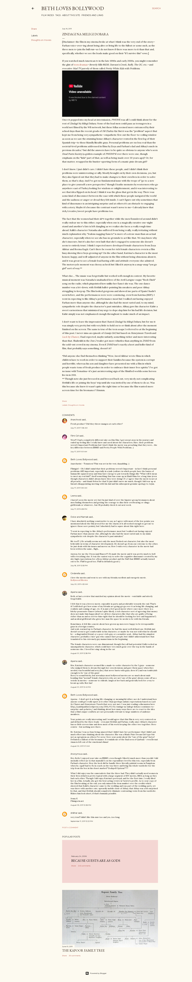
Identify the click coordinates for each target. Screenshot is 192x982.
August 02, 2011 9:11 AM (80, 746)
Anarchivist (76, 419)
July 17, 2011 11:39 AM (79, 488)
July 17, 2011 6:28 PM (79, 509)
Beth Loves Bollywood (72, 8)
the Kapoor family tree (83, 950)
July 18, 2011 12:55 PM (79, 565)
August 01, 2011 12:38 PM (81, 653)
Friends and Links (92, 15)
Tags (58, 15)
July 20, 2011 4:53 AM (79, 584)
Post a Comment (70, 827)
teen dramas (81, 64)
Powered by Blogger (98, 973)
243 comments (84, 866)
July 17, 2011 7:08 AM (79, 428)
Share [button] (34, 29)
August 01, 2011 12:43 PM (81, 687)
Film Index (47, 15)
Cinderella (75, 573)
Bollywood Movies (79, 580)
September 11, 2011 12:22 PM (82, 821)
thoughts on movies (41, 40)
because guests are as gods (95, 860)
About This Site (71, 15)
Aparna (74, 592)
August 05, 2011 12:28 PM (81, 805)
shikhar (74, 813)
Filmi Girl (75, 436)
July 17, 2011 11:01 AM (79, 451)
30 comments (74, 956)
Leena (74, 496)
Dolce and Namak (79, 517)
